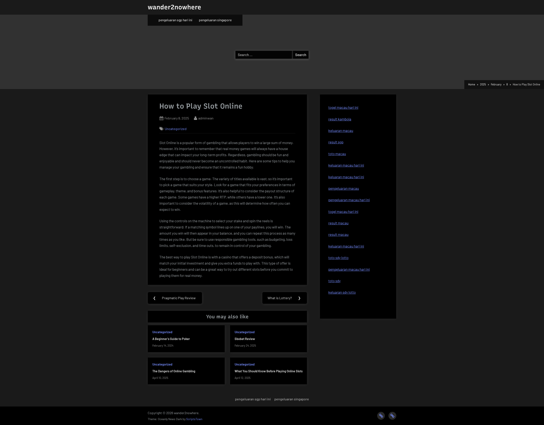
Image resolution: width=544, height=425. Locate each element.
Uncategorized (176, 129)
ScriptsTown (194, 419)
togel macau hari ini (343, 107)
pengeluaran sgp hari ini (175, 20)
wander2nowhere (174, 7)
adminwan (206, 118)
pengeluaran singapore (215, 20)
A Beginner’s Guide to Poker (171, 339)
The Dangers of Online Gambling (173, 371)
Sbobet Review (245, 339)
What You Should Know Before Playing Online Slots (269, 371)
